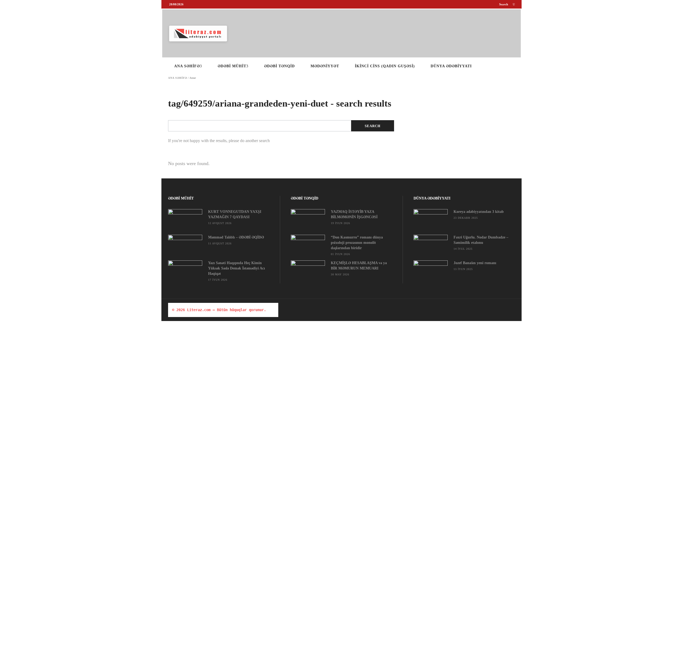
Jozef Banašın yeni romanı (475, 263)
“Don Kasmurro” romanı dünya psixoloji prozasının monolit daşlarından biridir (357, 242)
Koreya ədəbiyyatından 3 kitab (479, 212)
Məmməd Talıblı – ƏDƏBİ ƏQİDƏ (236, 237)
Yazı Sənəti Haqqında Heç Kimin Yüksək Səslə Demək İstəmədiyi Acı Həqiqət (236, 268)
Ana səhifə (177, 78)
